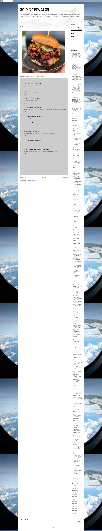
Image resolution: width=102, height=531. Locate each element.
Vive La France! (76, 238)
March (74, 488)
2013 (73, 506)
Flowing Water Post (77, 321)
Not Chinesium (76, 155)
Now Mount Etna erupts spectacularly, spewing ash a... (77, 465)
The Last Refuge (75, 86)
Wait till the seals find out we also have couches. (77, 312)
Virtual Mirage (75, 52)
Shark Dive (75, 421)
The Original (75, 225)
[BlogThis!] (39, 76)
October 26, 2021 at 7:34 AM (34, 131)
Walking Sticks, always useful (76, 279)
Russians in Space (77, 284)
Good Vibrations (76, 153)
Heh (74, 231)
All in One (75, 323)
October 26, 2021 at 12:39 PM (43, 149)
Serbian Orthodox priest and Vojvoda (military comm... (77, 235)
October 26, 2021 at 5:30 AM (35, 91)
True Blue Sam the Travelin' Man (76, 100)
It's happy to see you (77, 192)
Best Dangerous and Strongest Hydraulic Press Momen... (77, 331)
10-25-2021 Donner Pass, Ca (77, 372)
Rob (28, 140)
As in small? (75, 336)
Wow (74, 453)
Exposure (75, 442)
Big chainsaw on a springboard (76, 211)
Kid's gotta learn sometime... (76, 320)
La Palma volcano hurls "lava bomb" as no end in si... (77, 206)
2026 (73, 114)
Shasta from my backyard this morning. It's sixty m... (77, 376)
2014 (73, 504)
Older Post (65, 177)
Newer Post (23, 177)
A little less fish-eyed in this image (77, 302)
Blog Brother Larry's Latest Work (77, 199)
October (75, 128)
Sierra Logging (76, 337)
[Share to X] (40, 76)
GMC (74, 383)
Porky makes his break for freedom (77, 412)
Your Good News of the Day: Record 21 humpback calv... (77, 456)
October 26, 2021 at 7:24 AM (35, 107)
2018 (73, 497)
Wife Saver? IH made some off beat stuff (77, 398)
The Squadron (76, 208)
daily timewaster (34, 9)
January (75, 492)
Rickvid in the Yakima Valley (30, 149)
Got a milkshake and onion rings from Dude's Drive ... (77, 460)
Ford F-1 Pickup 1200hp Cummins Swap (77, 133)
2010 (73, 512)
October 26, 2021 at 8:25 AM (35, 140)
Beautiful (75, 240)
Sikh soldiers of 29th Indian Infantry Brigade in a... (77, 424)
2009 (73, 513)
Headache (75, 339)
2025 (73, 116)
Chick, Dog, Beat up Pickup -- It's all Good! (77, 305)
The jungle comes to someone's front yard (77, 262)
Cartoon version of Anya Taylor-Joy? (77, 430)
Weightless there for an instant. (77, 159)
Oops (74, 147)
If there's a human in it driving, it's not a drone (77, 388)
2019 (73, 496)
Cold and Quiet (76, 444)
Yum (74, 315)
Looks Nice (75, 171)
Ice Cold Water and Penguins (77, 170)
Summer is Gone (76, 395)
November (75, 127)
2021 (73, 123)
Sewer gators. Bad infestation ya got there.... (77, 351)
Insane (74, 385)
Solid (74, 229)
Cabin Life (75, 406)
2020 (73, 494)
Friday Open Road (76, 232)
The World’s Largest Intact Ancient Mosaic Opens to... (77, 474)
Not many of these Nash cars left (76, 259)
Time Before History (77, 317)
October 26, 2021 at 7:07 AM (35, 98)
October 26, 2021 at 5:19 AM (35, 83)
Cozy (74, 308)
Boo (74, 130)
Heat (74, 309)
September (75, 478)
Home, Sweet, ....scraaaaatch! (76, 223)
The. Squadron (76, 341)
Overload (75, 295)
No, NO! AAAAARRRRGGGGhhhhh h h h (77, 415)
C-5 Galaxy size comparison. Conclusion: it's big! (76, 271)
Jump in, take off (76, 449)
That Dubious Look (77, 393)
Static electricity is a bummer (77, 188)
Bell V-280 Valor (76, 409)
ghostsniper (26, 98)
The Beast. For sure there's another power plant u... (77, 162)
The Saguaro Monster (77, 157)
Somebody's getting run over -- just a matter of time (77, 447)
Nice (74, 167)
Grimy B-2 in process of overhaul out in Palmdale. (77, 202)
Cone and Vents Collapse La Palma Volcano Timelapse (77, 298)
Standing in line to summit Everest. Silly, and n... (77, 380)
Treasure (75, 294)
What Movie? (75, 418)
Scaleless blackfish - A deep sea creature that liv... (77, 326)
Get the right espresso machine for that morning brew (77, 368)
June (74, 483)
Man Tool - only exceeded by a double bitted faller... (76, 219)
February (75, 490)
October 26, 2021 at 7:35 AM (38, 116)
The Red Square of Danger (77, 345)
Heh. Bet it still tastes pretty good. (77, 287)
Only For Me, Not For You (77, 77)
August (74, 479)
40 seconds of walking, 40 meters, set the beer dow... (76, 178)
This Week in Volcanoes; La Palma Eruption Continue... (76, 143)
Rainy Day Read (76, 334)
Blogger (53, 527)
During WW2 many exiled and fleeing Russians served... (77, 469)
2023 (73, 120)
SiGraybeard (26, 107)
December (75, 125)
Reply (25, 86)
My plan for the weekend (76, 216)
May (74, 485)
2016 (73, 501)
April (74, 486)
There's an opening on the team (77, 185)
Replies (27, 113)
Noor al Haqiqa (31, 122)
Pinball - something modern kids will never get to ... (77, 251)
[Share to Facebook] (41, 76)
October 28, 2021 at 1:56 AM (40, 122)
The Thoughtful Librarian (76, 248)
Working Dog (75, 194)
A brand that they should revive (76, 292)
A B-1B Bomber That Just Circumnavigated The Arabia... (77, 138)
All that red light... (76, 432)
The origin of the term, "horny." (76, 440)
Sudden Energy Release (76, 190)
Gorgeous (75, 451)
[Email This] (37, 76)
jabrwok (26, 131)
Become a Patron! (74, 24)
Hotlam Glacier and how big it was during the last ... (77, 282)
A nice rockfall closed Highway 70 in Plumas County (77, 363)
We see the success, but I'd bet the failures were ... (77, 150)
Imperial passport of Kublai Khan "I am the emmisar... (77, 266)
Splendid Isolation (76, 76)
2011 (73, 510)
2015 (73, 503)
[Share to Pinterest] (43, 76)
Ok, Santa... (75, 227)
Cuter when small (76, 357)
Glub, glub (75, 360)
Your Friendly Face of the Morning (77, 182)
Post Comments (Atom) (30, 180)
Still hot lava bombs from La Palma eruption (77, 275)
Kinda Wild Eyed (76, 146)
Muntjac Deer (75, 242)
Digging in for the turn (77, 472)
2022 (73, 122)
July (74, 481)
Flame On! (75, 165)
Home (44, 177)
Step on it (75, 427)
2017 (73, 499)
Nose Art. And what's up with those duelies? (77, 255)
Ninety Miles (75, 64)
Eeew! (74, 196)
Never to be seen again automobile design (77, 436)
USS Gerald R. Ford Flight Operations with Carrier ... (77, 245)
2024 (73, 118)
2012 (73, 508)
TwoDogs (30, 116)
